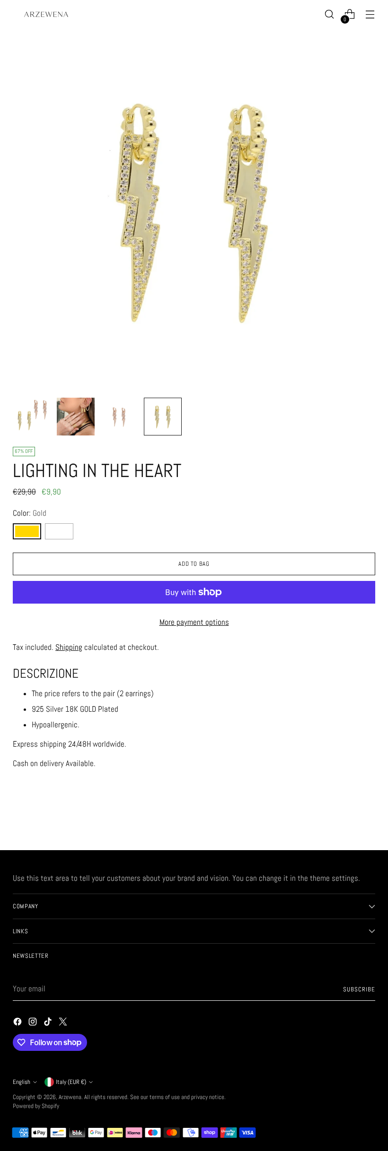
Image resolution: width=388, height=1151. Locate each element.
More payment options (194, 622)
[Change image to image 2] (76, 416)
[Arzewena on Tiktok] (48, 1023)
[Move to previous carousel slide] (345, 818)
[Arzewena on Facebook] (18, 1023)
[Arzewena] (46, 14)
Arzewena (70, 1097)
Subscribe (359, 989)
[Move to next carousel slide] (367, 818)
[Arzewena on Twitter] (64, 1023)
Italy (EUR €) (71, 1082)
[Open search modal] (329, 14)
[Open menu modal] (370, 14)
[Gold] (27, 531)
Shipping (68, 647)
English (21, 1082)
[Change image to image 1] (32, 416)
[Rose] (59, 531)
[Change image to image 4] (163, 416)
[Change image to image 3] (119, 416)
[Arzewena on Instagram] (33, 1023)
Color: (29, 513)
